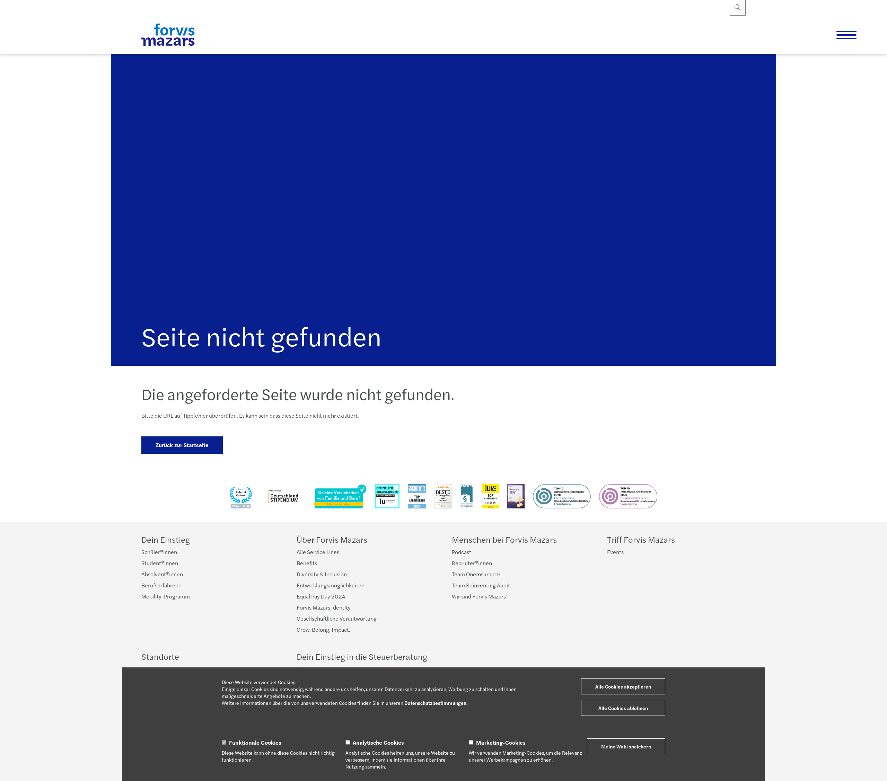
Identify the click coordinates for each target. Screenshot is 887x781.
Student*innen (159, 563)
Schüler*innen (159, 552)
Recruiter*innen (472, 563)
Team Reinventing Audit (481, 585)
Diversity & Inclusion (322, 574)
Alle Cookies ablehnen (623, 707)
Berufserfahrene (161, 585)
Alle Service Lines (318, 552)
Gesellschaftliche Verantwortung (337, 618)
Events (615, 552)
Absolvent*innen (162, 574)
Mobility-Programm (165, 596)
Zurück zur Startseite (182, 445)
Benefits (307, 563)
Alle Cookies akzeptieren (623, 686)
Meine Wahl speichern (626, 746)
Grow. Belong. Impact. (323, 629)
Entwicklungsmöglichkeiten (331, 585)
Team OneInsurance (476, 574)
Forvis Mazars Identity (324, 607)
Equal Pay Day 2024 (321, 596)
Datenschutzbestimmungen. (436, 702)
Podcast (461, 552)
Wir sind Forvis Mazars (479, 596)
